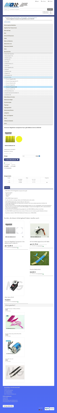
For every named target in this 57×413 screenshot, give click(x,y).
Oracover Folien (8, 77)
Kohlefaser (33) (8, 71)
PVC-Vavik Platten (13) (9, 90)
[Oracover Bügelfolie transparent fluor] (29, 139)
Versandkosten (8, 167)
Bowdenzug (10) (8, 57)
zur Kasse (44, 1)
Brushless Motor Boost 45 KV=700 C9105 (13, 333)
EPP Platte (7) (7, 59)
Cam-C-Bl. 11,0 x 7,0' (9, 358)
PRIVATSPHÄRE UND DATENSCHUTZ (10, 400)
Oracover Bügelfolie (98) (11, 79)
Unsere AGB (5, 397)
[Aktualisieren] (39, 156)
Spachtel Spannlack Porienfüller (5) (12, 92)
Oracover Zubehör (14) (10, 88)
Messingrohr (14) (8, 75)
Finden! (50, 9)
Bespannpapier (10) (9, 55)
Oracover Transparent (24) (11, 87)
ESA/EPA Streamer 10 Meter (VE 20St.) (12, 308)
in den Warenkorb (11, 159)
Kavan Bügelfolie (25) (9, 67)
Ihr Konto (50, 1)
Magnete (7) (7, 73)
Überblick (7, 187)
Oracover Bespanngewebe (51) (12, 81)
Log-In (37, 1)
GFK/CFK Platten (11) (9, 63)
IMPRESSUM (5, 399)
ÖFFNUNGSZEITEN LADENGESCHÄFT (10, 401)
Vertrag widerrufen (8, 406)
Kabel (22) (7, 65)
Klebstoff (7, 69)
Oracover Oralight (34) (10, 85)
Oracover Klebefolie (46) (10, 83)
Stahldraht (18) (8, 94)
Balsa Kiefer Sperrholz (9, 53)
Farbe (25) (7, 61)
